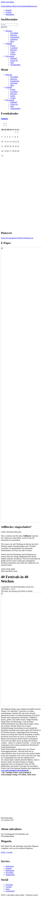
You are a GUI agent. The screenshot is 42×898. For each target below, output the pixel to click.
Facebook (9, 885)
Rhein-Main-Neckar (14, 6)
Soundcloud (10, 891)
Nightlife (9, 44)
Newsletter (10, 873)
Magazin (9, 31)
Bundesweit (32, 6)
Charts (12, 52)
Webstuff (13, 58)
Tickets (13, 54)
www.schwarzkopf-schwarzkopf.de (15, 770)
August (4, 118)
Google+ (9, 887)
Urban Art (14, 60)
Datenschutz (10, 875)
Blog (12, 41)
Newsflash (14, 33)
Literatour (14, 39)
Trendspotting (15, 65)
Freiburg (4, 6)
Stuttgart (25, 6)
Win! (12, 63)
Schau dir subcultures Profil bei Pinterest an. (17, 238)
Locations (14, 48)
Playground (10, 56)
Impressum (10, 866)
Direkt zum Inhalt (7, 2)
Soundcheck (14, 37)
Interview (13, 35)
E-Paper (9, 12)
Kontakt (9, 10)
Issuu (7, 889)
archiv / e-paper (6, 852)
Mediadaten (10, 14)
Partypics (13, 50)
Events (12, 46)
